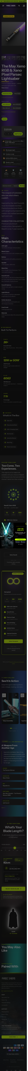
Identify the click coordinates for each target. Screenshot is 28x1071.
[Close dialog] (26, 523)
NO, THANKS (20, 544)
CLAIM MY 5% (20, 539)
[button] (3, 5)
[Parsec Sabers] (11, 6)
